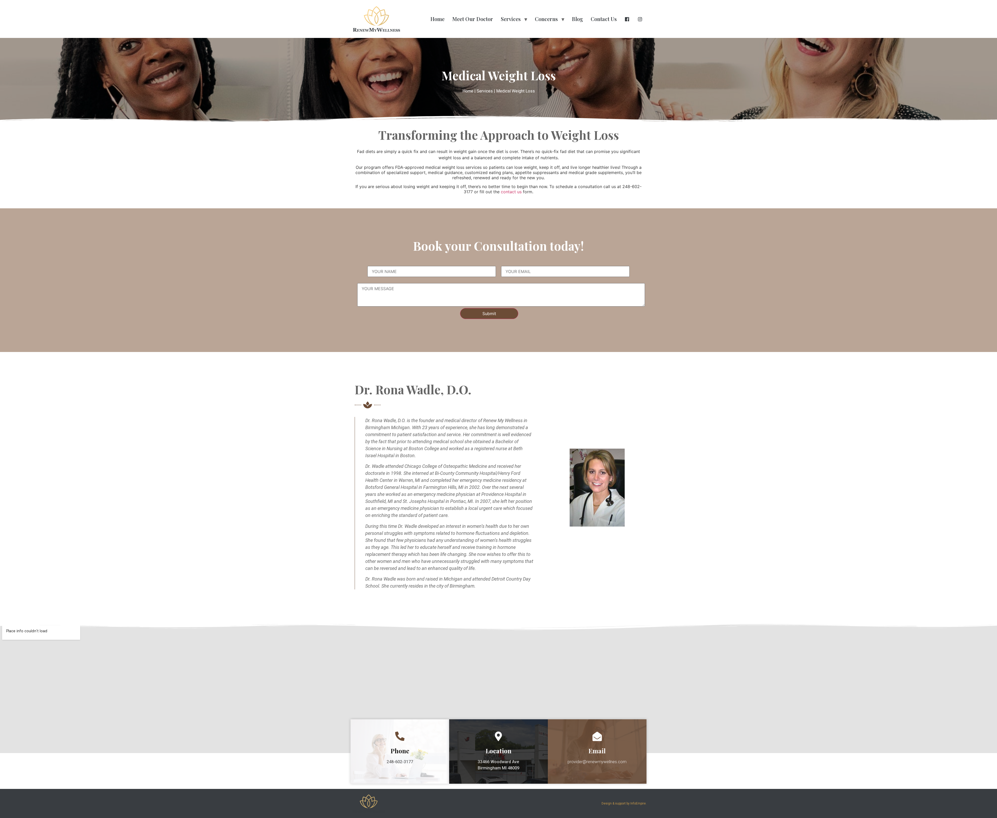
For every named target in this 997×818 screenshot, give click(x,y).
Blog (577, 18)
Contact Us (604, 18)
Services (511, 18)
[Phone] (400, 736)
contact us (511, 191)
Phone (399, 751)
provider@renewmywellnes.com (597, 761)
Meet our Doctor (472, 18)
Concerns (546, 18)
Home (437, 18)
